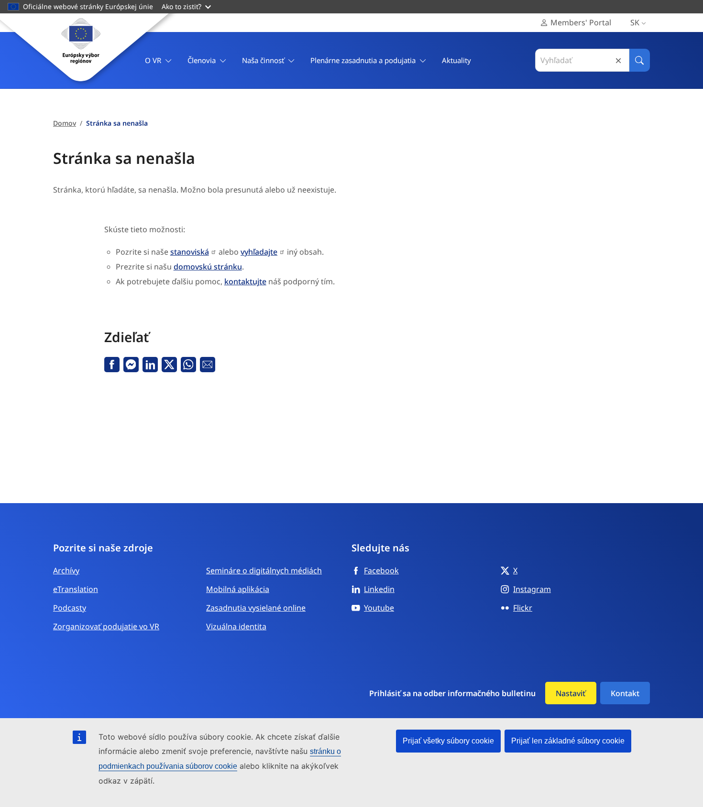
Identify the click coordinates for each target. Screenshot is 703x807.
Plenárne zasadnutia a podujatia (363, 60)
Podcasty (69, 608)
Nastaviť (570, 693)
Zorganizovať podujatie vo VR (106, 626)
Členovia (201, 60)
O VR (153, 60)
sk (634, 22)
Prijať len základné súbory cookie (568, 741)
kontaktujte (245, 281)
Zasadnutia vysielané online (256, 608)
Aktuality (456, 60)
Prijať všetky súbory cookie (448, 741)
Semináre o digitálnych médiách (264, 570)
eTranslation (75, 589)
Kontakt (625, 693)
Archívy (66, 570)
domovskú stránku (208, 266)
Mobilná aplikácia (237, 589)
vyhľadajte (259, 252)
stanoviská (189, 252)
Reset (618, 60)
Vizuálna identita (236, 626)
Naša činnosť (263, 60)
